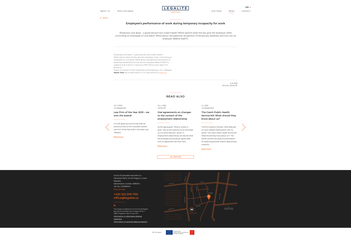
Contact (246, 11)
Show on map (119, 189)
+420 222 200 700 (126, 194)
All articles (175, 157)
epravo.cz (163, 73)
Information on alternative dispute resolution (128, 217)
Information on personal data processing (130, 222)
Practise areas (125, 11)
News (231, 11)
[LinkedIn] (115, 205)
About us (105, 11)
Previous (107, 127)
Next (244, 127)
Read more (118, 137)
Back (105, 18)
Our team (216, 11)
